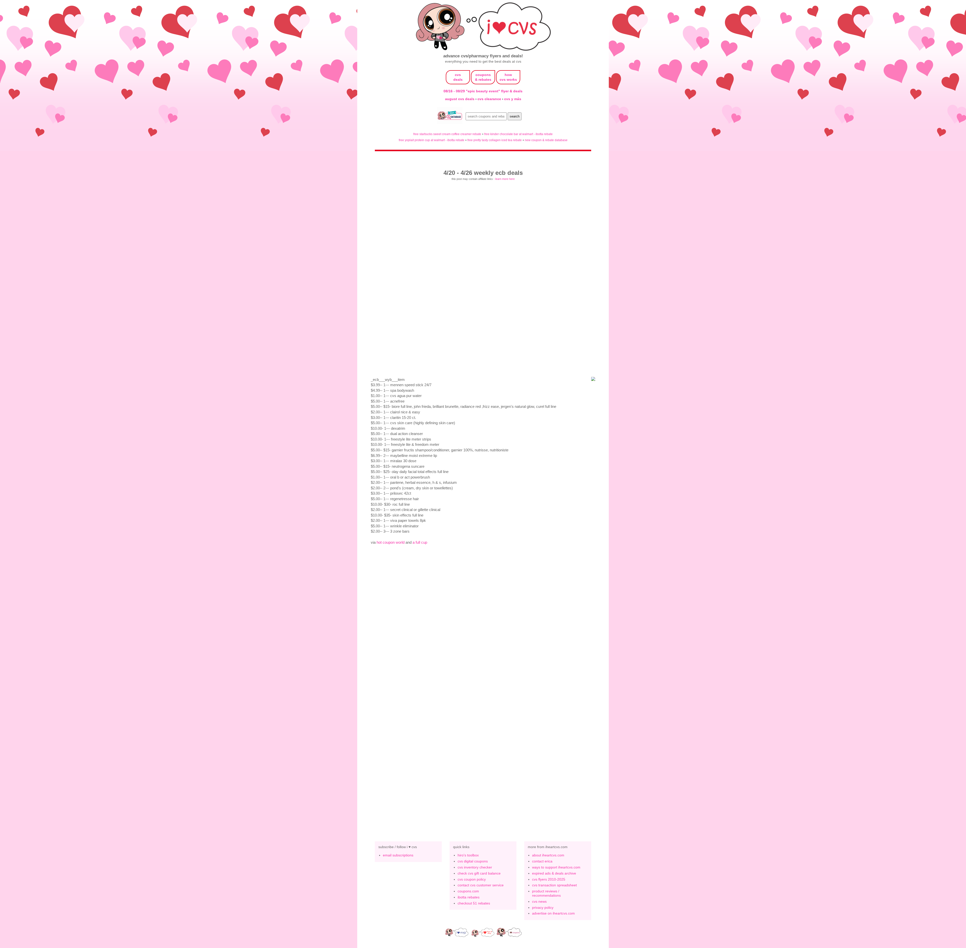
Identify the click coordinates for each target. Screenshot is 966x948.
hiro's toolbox (468, 855)
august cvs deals (460, 99)
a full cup (420, 542)
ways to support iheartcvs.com (556, 867)
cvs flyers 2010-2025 (548, 879)
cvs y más (512, 99)
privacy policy (542, 907)
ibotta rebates (468, 897)
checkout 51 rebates (474, 903)
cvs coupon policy (472, 879)
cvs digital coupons (473, 861)
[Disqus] (483, 750)
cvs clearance (489, 99)
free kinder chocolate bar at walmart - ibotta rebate (518, 134)
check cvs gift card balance (479, 873)
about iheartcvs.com (548, 855)
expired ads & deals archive (554, 873)
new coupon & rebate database (546, 140)
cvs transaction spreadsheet (554, 885)
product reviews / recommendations (546, 893)
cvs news (539, 901)
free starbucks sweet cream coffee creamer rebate (447, 134)
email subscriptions (398, 855)
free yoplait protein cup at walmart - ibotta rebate (431, 140)
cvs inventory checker (475, 867)
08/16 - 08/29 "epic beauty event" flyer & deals (483, 91)
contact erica (542, 861)
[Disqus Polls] (483, 619)
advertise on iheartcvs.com (553, 913)
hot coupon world (391, 542)
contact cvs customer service (481, 885)
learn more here (505, 178)
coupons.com (468, 891)
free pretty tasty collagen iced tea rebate (494, 140)
